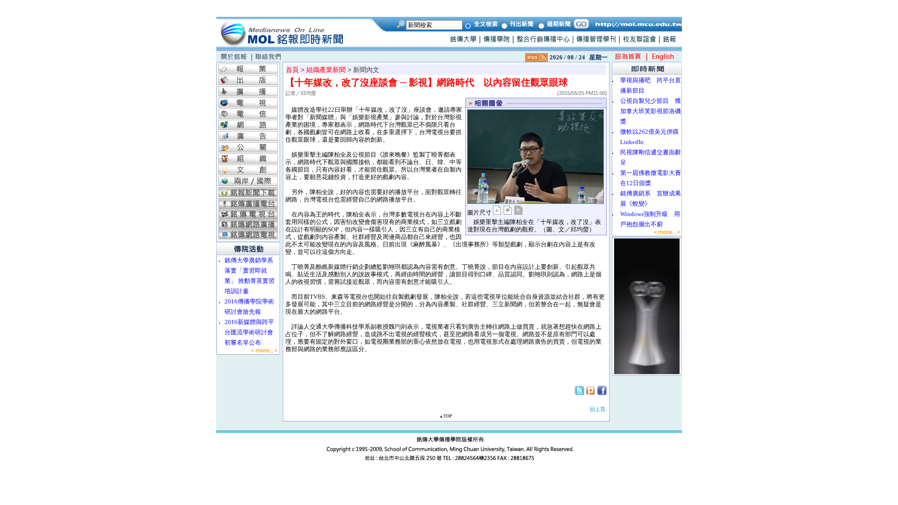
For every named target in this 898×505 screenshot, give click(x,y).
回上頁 (597, 409)
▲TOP (445, 416)
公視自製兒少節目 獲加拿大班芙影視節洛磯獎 (650, 111)
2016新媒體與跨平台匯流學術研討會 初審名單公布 (251, 332)
